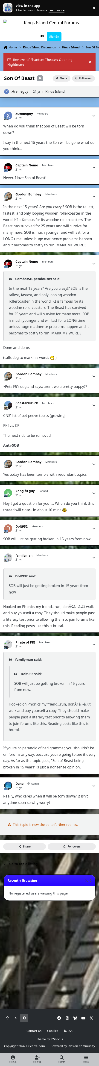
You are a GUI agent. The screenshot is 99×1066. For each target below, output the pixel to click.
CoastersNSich (26, 403)
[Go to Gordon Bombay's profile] (8, 196)
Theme (41, 1039)
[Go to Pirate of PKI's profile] (8, 644)
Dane (19, 784)
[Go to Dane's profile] (8, 786)
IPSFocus (56, 1039)
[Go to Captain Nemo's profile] (8, 167)
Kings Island (55, 91)
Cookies (52, 1031)
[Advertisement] (49, 955)
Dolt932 (21, 526)
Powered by (73, 1046)
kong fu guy (25, 491)
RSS (70, 1031)
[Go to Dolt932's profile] (8, 528)
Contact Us (33, 1031)
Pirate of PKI (25, 642)
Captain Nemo (26, 165)
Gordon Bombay (28, 194)
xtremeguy (20, 91)
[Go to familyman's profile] (8, 557)
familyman (23, 555)
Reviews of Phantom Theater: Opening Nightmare (40, 62)
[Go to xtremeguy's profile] (6, 91)
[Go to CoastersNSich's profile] (8, 405)
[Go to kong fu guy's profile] (8, 493)
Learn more (9, 8)
